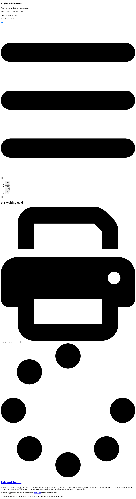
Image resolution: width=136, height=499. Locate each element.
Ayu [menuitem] (7, 193)
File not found (11, 482)
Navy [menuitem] (7, 191)
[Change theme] (2, 178)
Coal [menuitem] (7, 189)
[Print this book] (68, 340)
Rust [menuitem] (7, 186)
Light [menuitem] (7, 184)
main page (37, 493)
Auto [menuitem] (7, 182)
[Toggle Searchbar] (2, 197)
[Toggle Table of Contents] (68, 176)
